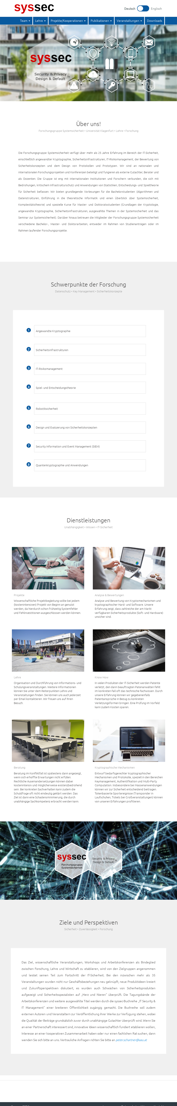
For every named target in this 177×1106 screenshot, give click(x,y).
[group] (90, 331)
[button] (25, 21)
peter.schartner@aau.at (131, 1040)
